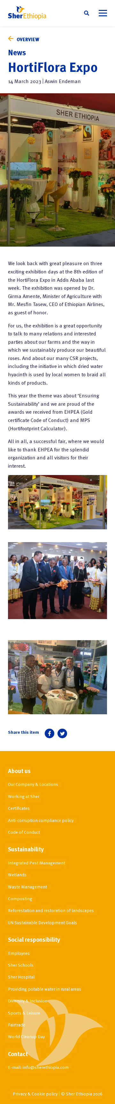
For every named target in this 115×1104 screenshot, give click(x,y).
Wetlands (17, 874)
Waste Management (27, 886)
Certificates (19, 808)
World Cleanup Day (26, 1036)
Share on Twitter (62, 733)
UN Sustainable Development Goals (42, 922)
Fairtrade (16, 1024)
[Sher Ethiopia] (27, 13)
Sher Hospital (21, 976)
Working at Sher (23, 796)
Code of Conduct (24, 832)
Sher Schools (21, 965)
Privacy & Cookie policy (35, 1093)
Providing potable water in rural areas (44, 988)
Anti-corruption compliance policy (40, 820)
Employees (19, 953)
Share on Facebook (49, 733)
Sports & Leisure (24, 1012)
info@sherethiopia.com (46, 1067)
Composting (20, 898)
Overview (28, 39)
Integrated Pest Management (36, 862)
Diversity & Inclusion (27, 1000)
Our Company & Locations (33, 784)
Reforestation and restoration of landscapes (51, 910)
